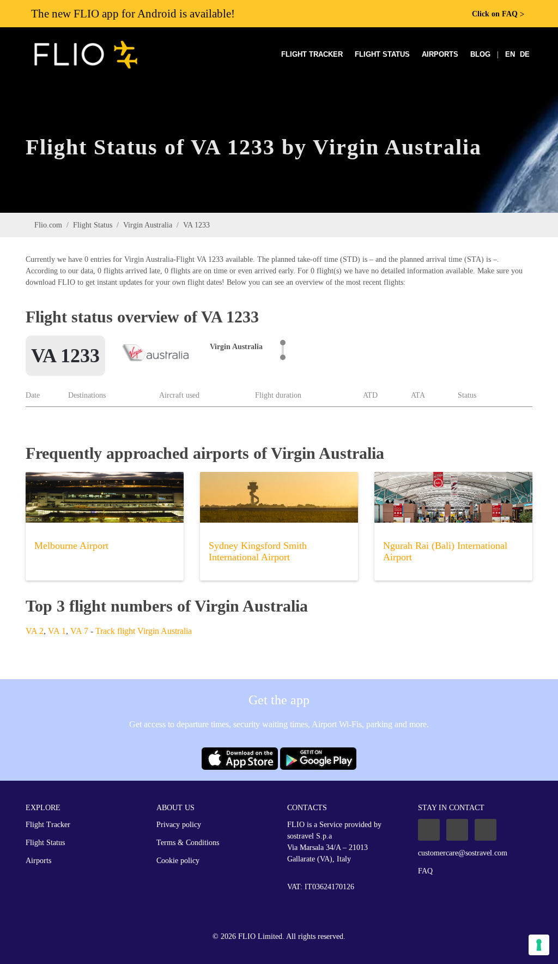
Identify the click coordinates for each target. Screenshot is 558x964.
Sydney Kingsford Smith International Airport (258, 551)
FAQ (425, 871)
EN (510, 54)
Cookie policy (177, 861)
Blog (480, 54)
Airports (440, 54)
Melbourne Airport (71, 545)
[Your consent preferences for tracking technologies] (539, 945)
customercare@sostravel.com (462, 853)
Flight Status (382, 54)
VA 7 (79, 631)
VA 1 (57, 631)
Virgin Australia (147, 225)
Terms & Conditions (187, 843)
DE (525, 54)
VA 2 (35, 631)
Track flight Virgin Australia (143, 631)
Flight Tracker (312, 54)
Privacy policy (178, 825)
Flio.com (48, 225)
